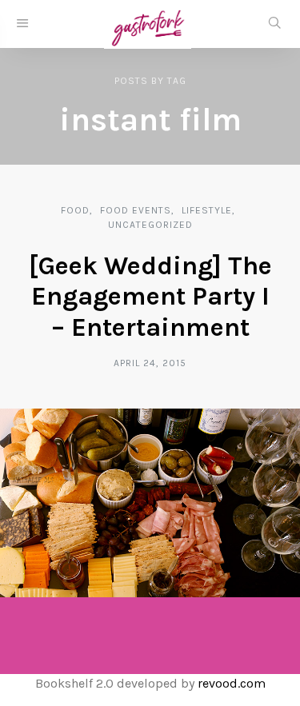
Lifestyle (207, 210)
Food (75, 210)
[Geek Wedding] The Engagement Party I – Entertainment (150, 296)
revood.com (232, 683)
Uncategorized (150, 224)
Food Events (135, 210)
